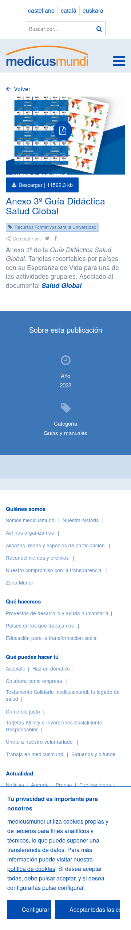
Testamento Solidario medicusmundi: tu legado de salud (63, 695)
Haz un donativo (51, 668)
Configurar (35, 909)
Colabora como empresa (34, 680)
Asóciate (15, 668)
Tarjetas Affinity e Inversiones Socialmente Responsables (54, 726)
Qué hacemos (23, 601)
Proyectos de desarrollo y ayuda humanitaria (57, 613)
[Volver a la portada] (47, 55)
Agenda (40, 784)
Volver (22, 89)
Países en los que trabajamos (40, 625)
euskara (93, 10)
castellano (41, 10)
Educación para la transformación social (52, 637)
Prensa (64, 784)
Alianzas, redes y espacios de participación (55, 545)
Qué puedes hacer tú (32, 657)
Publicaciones (95, 784)
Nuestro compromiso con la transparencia (54, 570)
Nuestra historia (81, 520)
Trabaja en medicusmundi (35, 754)
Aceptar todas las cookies (95, 909)
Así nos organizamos (30, 532)
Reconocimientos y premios (37, 557)
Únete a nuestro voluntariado (39, 741)
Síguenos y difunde (93, 754)
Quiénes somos (25, 509)
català (68, 10)
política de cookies (31, 868)
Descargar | (46, 184)
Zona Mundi (19, 582)
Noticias (15, 784)
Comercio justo (23, 711)
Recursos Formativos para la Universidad (55, 227)
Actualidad (19, 773)
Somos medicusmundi (31, 520)
